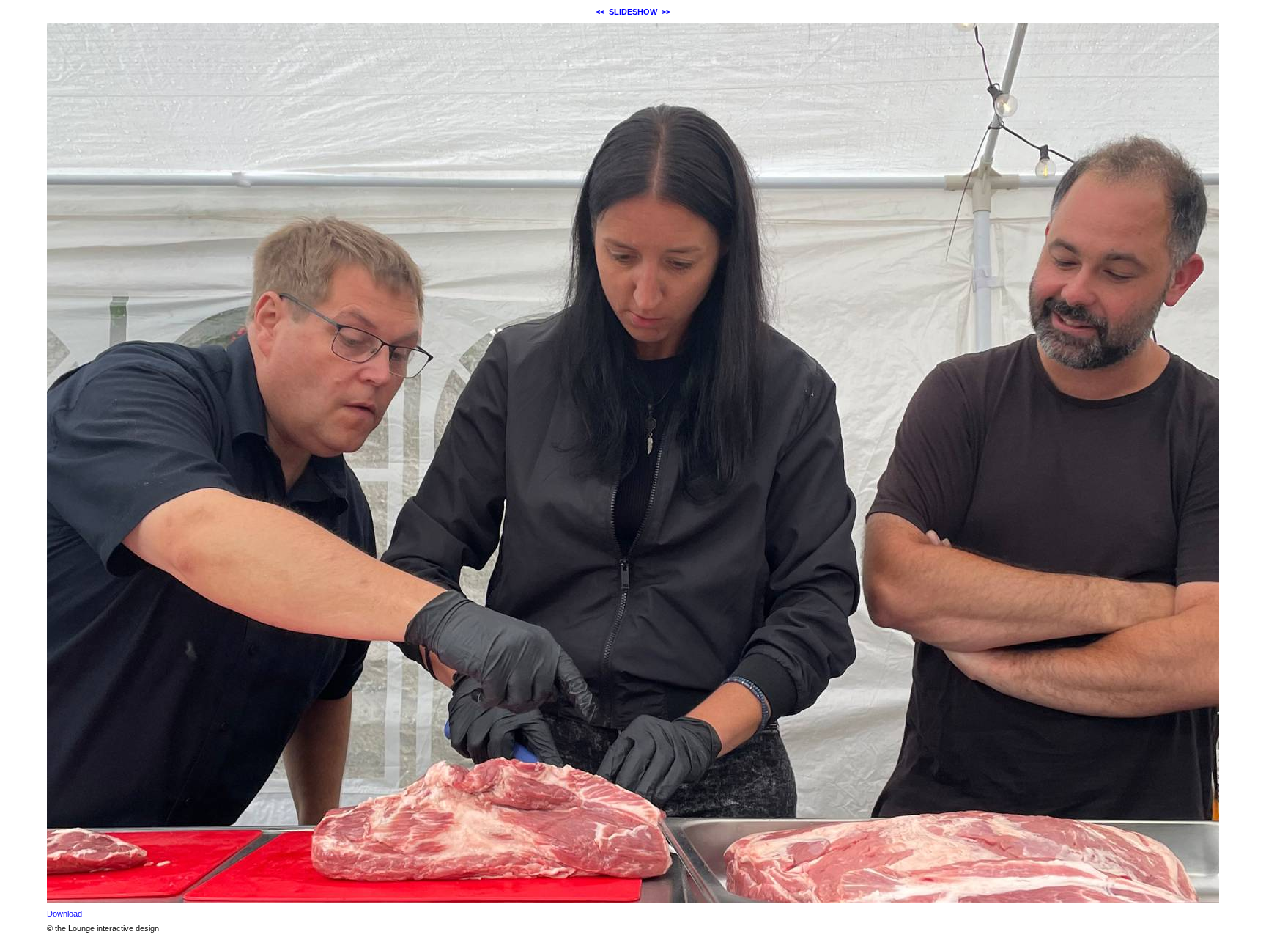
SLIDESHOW (633, 11)
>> (666, 11)
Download (64, 913)
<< (600, 11)
